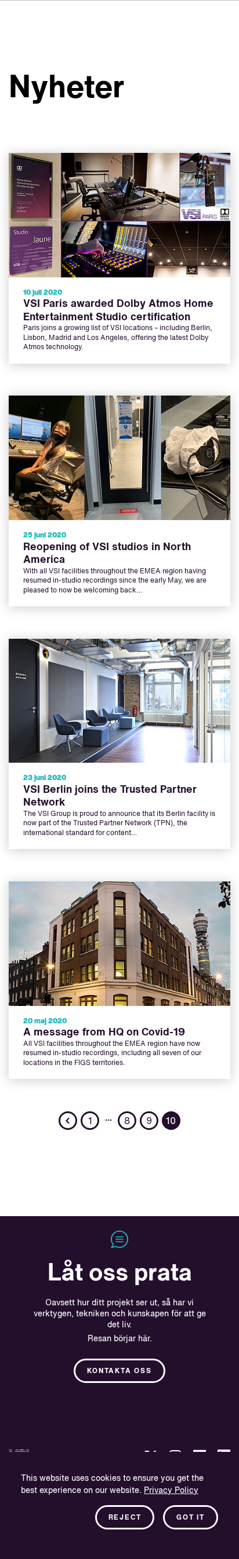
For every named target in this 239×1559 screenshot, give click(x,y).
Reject (125, 1517)
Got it (190, 1517)
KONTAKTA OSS (119, 1371)
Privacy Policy (171, 1491)
